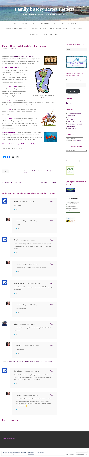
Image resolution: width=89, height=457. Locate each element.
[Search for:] (76, 49)
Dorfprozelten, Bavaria (59, 28)
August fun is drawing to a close (12, 182)
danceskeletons (19, 283)
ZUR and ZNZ (72, 128)
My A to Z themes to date (75, 122)
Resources (34, 34)
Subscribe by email (73, 91)
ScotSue (16, 240)
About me (23, 23)
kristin (16, 324)
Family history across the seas (44, 9)
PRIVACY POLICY (58, 23)
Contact (34, 23)
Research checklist (51, 34)
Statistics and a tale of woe (48, 182)
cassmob (18, 221)
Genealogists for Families (16, 28)
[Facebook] (67, 103)
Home (14, 23)
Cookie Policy (31, 454)
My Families (72, 23)
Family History (34, 170)
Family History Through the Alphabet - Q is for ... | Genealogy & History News (30, 361)
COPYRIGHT (45, 23)
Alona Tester (18, 371)
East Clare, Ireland (38, 28)
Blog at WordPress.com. (8, 438)
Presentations (77, 28)
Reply (51, 201)
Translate (78, 140)
